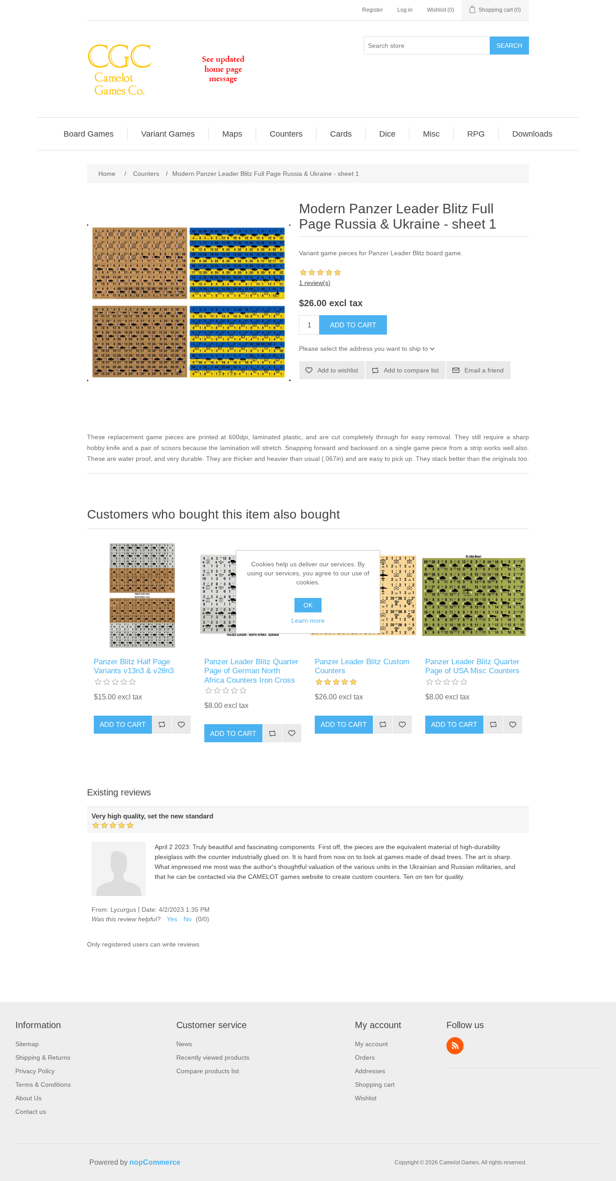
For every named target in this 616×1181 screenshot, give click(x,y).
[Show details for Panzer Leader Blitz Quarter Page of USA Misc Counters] (474, 595)
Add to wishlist (337, 370)
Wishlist (366, 1098)
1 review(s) (315, 282)
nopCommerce (154, 1162)
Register (372, 10)
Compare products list (207, 1071)
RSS (455, 1045)
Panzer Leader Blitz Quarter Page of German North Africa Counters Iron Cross (251, 671)
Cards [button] (341, 133)
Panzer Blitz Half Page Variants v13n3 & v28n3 (134, 666)
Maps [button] (232, 133)
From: (100, 909)
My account (371, 1044)
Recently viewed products (212, 1057)
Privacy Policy (35, 1071)
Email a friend (484, 370)
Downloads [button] (532, 133)
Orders (365, 1057)
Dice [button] (387, 133)
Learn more (308, 620)
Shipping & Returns (42, 1057)
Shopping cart (375, 1084)
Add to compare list (411, 370)
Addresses (370, 1071)
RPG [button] (476, 133)
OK (308, 605)
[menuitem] (89, 134)
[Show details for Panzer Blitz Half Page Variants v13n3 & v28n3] (142, 595)
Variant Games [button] (168, 133)
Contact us (30, 1111)
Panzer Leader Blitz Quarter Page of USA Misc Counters (472, 666)
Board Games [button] (89, 133)
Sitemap (27, 1044)
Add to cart (353, 325)
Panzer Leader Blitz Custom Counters (362, 666)
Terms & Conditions (43, 1084)
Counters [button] (286, 133)
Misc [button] (431, 133)
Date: (149, 909)
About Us (28, 1098)
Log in (405, 10)
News (184, 1044)
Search (509, 45)
